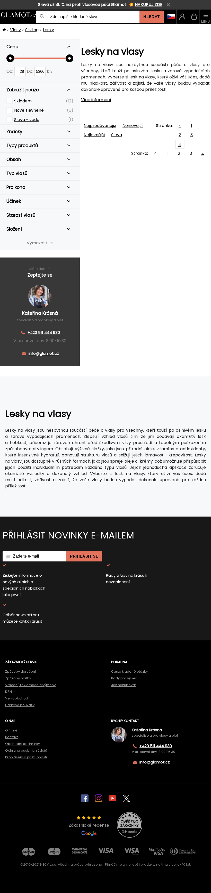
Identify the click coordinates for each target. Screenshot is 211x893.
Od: (10, 71)
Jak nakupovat (123, 684)
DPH (8, 691)
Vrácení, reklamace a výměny (30, 684)
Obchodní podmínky (22, 743)
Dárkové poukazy (19, 705)
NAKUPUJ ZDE (148, 4)
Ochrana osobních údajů (26, 750)
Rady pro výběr (124, 678)
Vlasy (15, 30)
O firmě (11, 730)
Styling (32, 30)
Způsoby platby (18, 678)
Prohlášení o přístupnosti (26, 757)
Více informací (96, 100)
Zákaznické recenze (89, 825)
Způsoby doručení (20, 671)
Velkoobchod (16, 698)
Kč (49, 71)
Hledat (151, 16)
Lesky (48, 30)
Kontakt (11, 737)
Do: (30, 71)
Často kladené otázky (129, 671)
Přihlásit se (84, 556)
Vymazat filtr (40, 243)
